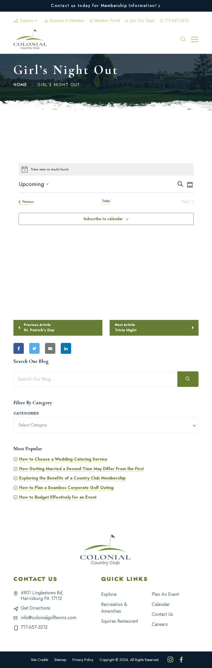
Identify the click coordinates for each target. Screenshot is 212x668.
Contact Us (162, 614)
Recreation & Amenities (114, 608)
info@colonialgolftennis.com (48, 617)
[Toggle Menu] (194, 39)
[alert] (106, 169)
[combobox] (106, 425)
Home (20, 85)
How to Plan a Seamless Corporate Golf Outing (66, 488)
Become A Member (66, 21)
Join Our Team (142, 21)
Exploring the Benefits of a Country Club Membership (72, 478)
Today (106, 201)
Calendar (161, 604)
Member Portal (106, 21)
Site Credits (39, 659)
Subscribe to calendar (103, 218)
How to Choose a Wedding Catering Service (63, 459)
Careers (160, 624)
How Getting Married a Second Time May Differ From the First (81, 469)
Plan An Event (165, 594)
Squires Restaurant (119, 621)
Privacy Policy (82, 659)
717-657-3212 (176, 21)
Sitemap (60, 659)
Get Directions (35, 608)
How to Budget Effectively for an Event (57, 497)
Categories (26, 413)
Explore (26, 21)
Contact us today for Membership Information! (104, 6)
